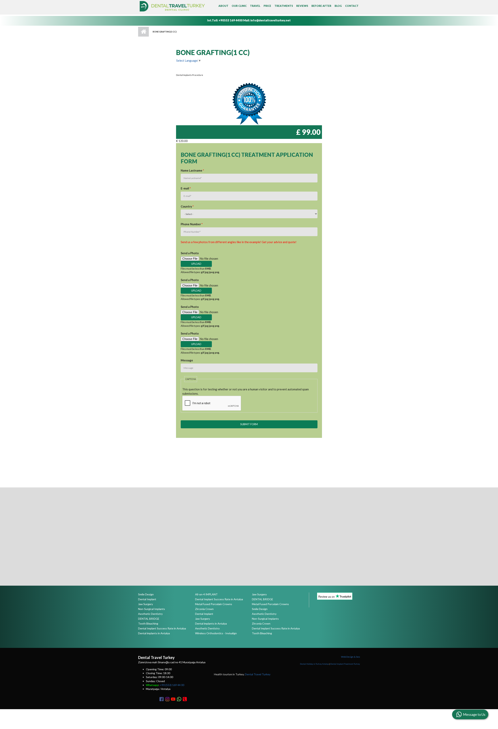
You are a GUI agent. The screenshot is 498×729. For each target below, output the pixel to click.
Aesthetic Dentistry (150, 613)
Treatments (283, 5)
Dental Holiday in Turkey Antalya (314, 664)
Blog (338, 5)
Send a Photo (190, 253)
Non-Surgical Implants (151, 609)
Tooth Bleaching (148, 623)
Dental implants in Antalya (154, 633)
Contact (352, 5)
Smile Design (146, 594)
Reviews (302, 5)
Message (187, 360)
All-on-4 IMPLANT (206, 594)
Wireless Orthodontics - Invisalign (216, 633)
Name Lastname (192, 170)
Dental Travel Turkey (257, 674)
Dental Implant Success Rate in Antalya (162, 628)
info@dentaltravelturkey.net (270, 20)
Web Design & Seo (350, 656)
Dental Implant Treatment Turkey (345, 664)
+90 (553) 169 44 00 (172, 685)
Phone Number (192, 224)
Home (143, 32)
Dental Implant (147, 599)
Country (187, 206)
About (223, 5)
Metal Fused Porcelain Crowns (213, 604)
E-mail (186, 188)
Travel (255, 5)
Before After (321, 5)
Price (267, 5)
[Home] (172, 6)
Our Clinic (239, 5)
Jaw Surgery (145, 604)
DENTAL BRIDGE (148, 618)
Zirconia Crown (204, 609)
